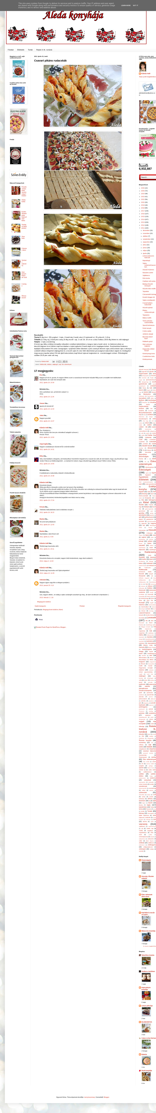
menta (151, 651)
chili (152, 421)
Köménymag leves (149, 353)
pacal (140, 682)
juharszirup (142, 539)
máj (155, 627)
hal (144, 525)
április (145, 253)
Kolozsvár (142, 590)
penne (151, 696)
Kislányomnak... (148, 359)
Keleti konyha (143, 565)
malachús (142, 633)
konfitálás (141, 594)
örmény (152, 680)
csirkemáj (148, 437)
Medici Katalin (152, 647)
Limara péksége (147, 1006)
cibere (140, 423)
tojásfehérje (143, 807)
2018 (143, 208)
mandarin (141, 637)
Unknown (43, 580)
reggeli (141, 721)
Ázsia (144, 388)
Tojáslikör (146, 291)
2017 (143, 211)
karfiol (144, 559)
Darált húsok (147, 446)
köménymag (144, 598)
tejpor (143, 803)
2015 (143, 216)
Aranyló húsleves (148, 270)
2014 (143, 219)
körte (140, 600)
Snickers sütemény (24, 262)
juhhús (151, 539)
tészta (141, 805)
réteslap (141, 726)
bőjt (144, 414)
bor (151, 408)
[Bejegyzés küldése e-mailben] (53, 361)
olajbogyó (55, 364)
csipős (147, 433)
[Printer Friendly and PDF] (39, 621)
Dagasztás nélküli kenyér (148, 350)
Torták (30, 50)
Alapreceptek (143, 374)
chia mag (145, 421)
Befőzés (141, 400)
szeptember (147, 239)
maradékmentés (149, 639)
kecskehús (142, 561)
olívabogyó (150, 678)
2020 (143, 202)
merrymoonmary (89, 1097)
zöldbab (141, 843)
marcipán (141, 641)
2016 (143, 214)
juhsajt (141, 541)
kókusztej (141, 588)
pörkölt (151, 709)
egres (147, 473)
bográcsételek (143, 406)
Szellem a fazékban (148, 971)
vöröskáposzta (143, 836)
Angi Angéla (44, 444)
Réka (41, 456)
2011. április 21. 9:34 (46, 537)
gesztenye (142, 511)
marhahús (149, 641)
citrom (147, 423)
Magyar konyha (145, 626)
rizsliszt (151, 736)
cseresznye (148, 429)
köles (154, 596)
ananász (144, 377)
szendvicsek (143, 786)
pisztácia (151, 701)
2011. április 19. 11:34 (47, 397)
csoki (140, 439)
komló (151, 592)
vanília (141, 830)
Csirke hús (151, 435)
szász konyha (143, 784)
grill (140, 517)
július (145, 245)
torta (154, 809)
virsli (140, 834)
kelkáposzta (152, 565)
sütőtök (141, 774)
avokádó (153, 386)
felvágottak (148, 498)
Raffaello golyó (148, 341)
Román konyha (145, 740)
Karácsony (150, 552)
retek (152, 723)
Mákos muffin (147, 318)
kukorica (142, 605)
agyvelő (144, 371)
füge (140, 507)
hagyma (153, 523)
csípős (154, 433)
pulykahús (152, 713)
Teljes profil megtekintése (147, 77)
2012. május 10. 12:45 (47, 573)
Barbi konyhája (146, 1070)
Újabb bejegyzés (40, 606)
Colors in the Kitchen (148, 1038)
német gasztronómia (145, 672)
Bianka (42, 519)
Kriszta (42, 507)
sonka (153, 757)
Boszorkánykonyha (145, 413)
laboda (154, 607)
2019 (143, 205)
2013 (143, 222)
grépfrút (152, 515)
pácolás (150, 682)
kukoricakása (152, 604)
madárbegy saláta (151, 625)
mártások (142, 643)
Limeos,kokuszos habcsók (148, 256)
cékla (154, 419)
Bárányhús (147, 394)
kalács (151, 545)
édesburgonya (149, 467)
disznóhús (143, 454)
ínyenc (141, 535)
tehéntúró (142, 801)
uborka (145, 821)
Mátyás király (148, 645)
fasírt (152, 493)
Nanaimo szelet (148, 273)
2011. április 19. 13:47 (47, 421)
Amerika (153, 375)
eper (140, 484)
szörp (143, 796)
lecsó (154, 609)
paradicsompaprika (145, 690)
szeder (152, 784)
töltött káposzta (144, 815)
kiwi (147, 584)
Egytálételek (143, 477)
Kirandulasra (152, 582)
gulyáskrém (149, 519)
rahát (152, 717)
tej (149, 800)
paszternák (150, 694)
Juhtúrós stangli (148, 334)
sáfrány (141, 744)
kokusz (143, 586)
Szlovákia (141, 794)
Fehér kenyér (147, 328)
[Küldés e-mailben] (57, 361)
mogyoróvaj (153, 661)
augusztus (146, 242)
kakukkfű (142, 545)
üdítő (152, 821)
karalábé (142, 557)
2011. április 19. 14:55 (47, 464)
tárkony (150, 799)
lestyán (141, 615)
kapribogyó (152, 549)
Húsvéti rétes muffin (149, 289)
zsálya (152, 849)
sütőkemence (147, 772)
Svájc (151, 776)
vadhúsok (142, 826)
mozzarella (151, 664)
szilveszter (143, 792)
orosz (145, 680)
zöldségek (142, 849)
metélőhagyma (151, 653)
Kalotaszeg (142, 547)
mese (141, 653)
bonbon (141, 408)
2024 (143, 194)
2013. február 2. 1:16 (46, 597)
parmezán (150, 692)
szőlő (154, 794)
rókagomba (150, 738)
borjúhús (141, 410)
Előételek (20, 50)
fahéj (149, 491)
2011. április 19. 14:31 (47, 449)
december (146, 230)
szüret (151, 796)
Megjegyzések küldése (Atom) (53, 609)
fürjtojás (146, 507)
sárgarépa (152, 749)
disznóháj (148, 452)
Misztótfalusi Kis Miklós (146, 659)
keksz (141, 563)
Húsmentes (142, 530)
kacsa (140, 543)
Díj (143, 450)
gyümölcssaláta (151, 521)
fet (155, 498)
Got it (135, 5)
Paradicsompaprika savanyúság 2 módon (24, 191)
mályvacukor (150, 635)
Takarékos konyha (147, 955)
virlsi (152, 832)
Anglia (152, 377)
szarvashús (142, 782)
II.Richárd (149, 533)
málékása (151, 633)
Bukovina (141, 416)
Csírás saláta (147, 331)
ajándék (151, 371)
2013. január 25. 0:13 (47, 585)
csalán (154, 427)
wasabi (152, 836)
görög (151, 513)
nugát (140, 674)
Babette (144, 1054)
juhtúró (150, 541)
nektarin (151, 670)
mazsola (142, 647)
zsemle (141, 851)
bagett (148, 390)
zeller (140, 841)
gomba (141, 513)
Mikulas (152, 657)
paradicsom (143, 688)
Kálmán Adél (44, 428)
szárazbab (147, 780)
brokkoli (150, 414)
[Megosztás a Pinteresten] (66, 361)
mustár (150, 665)
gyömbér (141, 521)
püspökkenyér (143, 717)
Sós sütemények (67, 364)
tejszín (150, 803)
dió (155, 450)
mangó (141, 639)
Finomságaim (146, 860)
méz (150, 655)
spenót (141, 768)
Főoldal (11, 50)
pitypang (146, 703)
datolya (141, 448)
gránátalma (142, 515)
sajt (60, 364)
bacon (141, 390)
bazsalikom (142, 398)
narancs (141, 670)
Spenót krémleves (149, 325)
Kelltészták (148, 567)
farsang (144, 494)
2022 (143, 199)
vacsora (143, 824)
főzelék (141, 505)
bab (151, 388)
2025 (143, 191)
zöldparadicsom (148, 847)
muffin (140, 665)
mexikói (144, 655)
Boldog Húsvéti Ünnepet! (148, 285)
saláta (141, 747)
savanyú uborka (148, 753)
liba (147, 620)
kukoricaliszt (145, 607)
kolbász (49, 364)
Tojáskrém (146, 315)
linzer (150, 622)
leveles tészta (150, 615)
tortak (142, 811)
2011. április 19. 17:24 (47, 500)
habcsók (144, 523)
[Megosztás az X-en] (62, 361)
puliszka (141, 713)
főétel (146, 502)
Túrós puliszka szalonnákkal (148, 321)
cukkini (149, 425)
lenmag (151, 611)
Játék (154, 535)
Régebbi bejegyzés (124, 606)
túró (154, 819)
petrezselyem (143, 698)
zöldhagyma (152, 845)
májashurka (148, 629)
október (145, 236)
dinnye (149, 450)
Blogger (106, 1097)
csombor (145, 443)
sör (142, 763)
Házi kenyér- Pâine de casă (24, 274)
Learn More (126, 5)
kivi (142, 584)
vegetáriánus (143, 832)
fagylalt (141, 491)
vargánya (150, 830)
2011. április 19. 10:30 (47, 382)
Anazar (42, 403)
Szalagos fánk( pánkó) (24, 226)
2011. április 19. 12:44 (47, 409)
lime (152, 620)
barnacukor (150, 396)
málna (141, 635)
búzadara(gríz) (143, 418)
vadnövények (152, 826)
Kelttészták (43, 364)
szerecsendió (142, 788)
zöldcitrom (142, 845)
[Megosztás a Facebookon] (64, 361)
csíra (142, 435)
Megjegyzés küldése (44, 602)
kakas (149, 543)
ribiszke (141, 734)
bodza (148, 404)
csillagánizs (153, 431)
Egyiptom (148, 475)
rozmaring (142, 742)
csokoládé (152, 441)
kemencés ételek (145, 571)
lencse (143, 611)
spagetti (141, 765)
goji (152, 511)
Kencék (141, 574)
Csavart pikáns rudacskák (147, 304)
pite (140, 703)
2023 (143, 196)
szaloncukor (142, 778)
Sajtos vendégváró (149, 300)
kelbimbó (150, 563)
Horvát (150, 527)
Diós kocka (146, 278)
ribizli (149, 734)
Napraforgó (146, 260)
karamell (153, 557)
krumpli (142, 603)
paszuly (141, 696)
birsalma (153, 402)
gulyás (141, 519)
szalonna (153, 778)
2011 (143, 228)
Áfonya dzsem (24, 296)
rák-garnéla (142, 719)
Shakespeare (143, 757)
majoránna (142, 631)
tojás (149, 805)
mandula (150, 637)
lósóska (141, 625)
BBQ (152, 398)
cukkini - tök (143, 427)
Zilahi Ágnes (150, 841)
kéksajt (151, 561)
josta (152, 537)
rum (152, 742)
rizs (143, 736)
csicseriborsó (143, 431)
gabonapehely (149, 509)
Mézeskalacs (143, 657)
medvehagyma (147, 649)
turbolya (148, 819)
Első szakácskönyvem (146, 482)
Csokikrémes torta (149, 356)
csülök (154, 444)
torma (141, 809)
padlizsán (142, 684)
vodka (150, 834)
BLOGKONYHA (146, 1022)
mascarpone (152, 643)
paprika (147, 686)
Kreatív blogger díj (149, 297)
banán (146, 392)
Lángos (143, 609)
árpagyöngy (145, 382)
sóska (154, 761)
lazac (149, 609)
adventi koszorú (144, 369)
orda (140, 680)
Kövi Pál (150, 600)
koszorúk (150, 594)
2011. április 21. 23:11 (47, 549)
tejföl (154, 801)
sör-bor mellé (150, 763)
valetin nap (149, 828)
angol (140, 379)
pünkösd (148, 715)
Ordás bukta (24, 200)
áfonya (153, 369)
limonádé (141, 622)
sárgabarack (142, 749)
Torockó (148, 809)
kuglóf (151, 602)
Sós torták (146, 761)
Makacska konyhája (148, 931)
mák (150, 631)
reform (151, 719)
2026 (143, 188)
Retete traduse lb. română (147, 729)
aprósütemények (151, 379)
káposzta (142, 549)
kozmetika (142, 596)
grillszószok (149, 517)
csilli (142, 433)
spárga (151, 765)
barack (154, 392)
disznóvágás (144, 456)
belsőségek (152, 400)
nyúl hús (150, 674)
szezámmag (152, 788)
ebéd (154, 459)
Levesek (151, 617)
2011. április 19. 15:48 (47, 476)
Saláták (149, 747)
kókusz (150, 586)
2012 (143, 225)
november (146, 233)
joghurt (144, 537)
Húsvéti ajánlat (147, 307)
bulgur (151, 416)
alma (154, 374)
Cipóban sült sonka (149, 281)
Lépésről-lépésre (144, 613)
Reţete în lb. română (44, 50)
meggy (141, 651)
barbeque (141, 396)
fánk (154, 491)
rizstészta (141, 738)
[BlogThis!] (59, 361)
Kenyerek (142, 576)
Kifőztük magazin (144, 578)
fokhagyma (152, 500)
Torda (152, 807)
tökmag (141, 813)
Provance (141, 711)
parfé (140, 692)
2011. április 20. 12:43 (47, 525)
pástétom (141, 694)
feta (142, 500)
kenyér (151, 574)
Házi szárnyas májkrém (147, 345)
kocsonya (153, 584)
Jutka (42, 415)
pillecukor (153, 698)
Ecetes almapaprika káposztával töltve (24, 216)
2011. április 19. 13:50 (47, 437)
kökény (149, 596)
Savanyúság (142, 755)
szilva (143, 790)
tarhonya (141, 798)
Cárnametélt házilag (149, 294)
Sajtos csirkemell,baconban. (149, 265)
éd (145, 461)
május (145, 250)
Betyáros (144, 402)
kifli (152, 576)
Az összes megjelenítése (149, 946)
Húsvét (152, 530)
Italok (147, 535)
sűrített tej (142, 770)
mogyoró (142, 662)
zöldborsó (151, 843)
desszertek (152, 448)
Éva (41, 375)
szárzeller (151, 782)
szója (148, 794)
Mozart (143, 664)
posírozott (142, 709)
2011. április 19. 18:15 (47, 512)
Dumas (141, 458)
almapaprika (145, 375)
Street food (150, 767)
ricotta (154, 734)
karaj (149, 555)
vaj (142, 828)
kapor (151, 547)
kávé (151, 559)
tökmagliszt (151, 813)
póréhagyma (143, 707)
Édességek (145, 469)
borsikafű (150, 410)
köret (152, 598)
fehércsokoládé (143, 496)
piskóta (143, 701)
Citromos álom (24, 249)
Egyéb (154, 473)
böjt (140, 414)
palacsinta (152, 684)
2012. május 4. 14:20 (47, 561)
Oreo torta (23, 237)
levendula (142, 618)
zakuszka (151, 838)
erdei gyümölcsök (151, 484)
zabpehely (142, 838)
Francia (151, 504)
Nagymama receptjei (146, 668)
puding (151, 711)
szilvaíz (151, 790)
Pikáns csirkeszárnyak (148, 311)
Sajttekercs (146, 275)
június (145, 248)
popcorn (151, 705)
